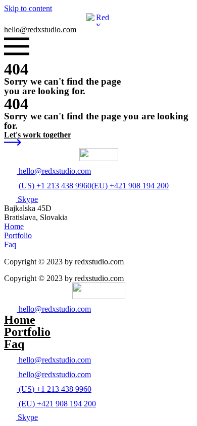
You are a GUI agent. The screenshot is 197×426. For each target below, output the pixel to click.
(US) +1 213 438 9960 (55, 185)
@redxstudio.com (40, 29)
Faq (14, 343)
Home (19, 319)
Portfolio (27, 331)
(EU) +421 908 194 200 (130, 185)
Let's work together (37, 134)
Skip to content (28, 8)
